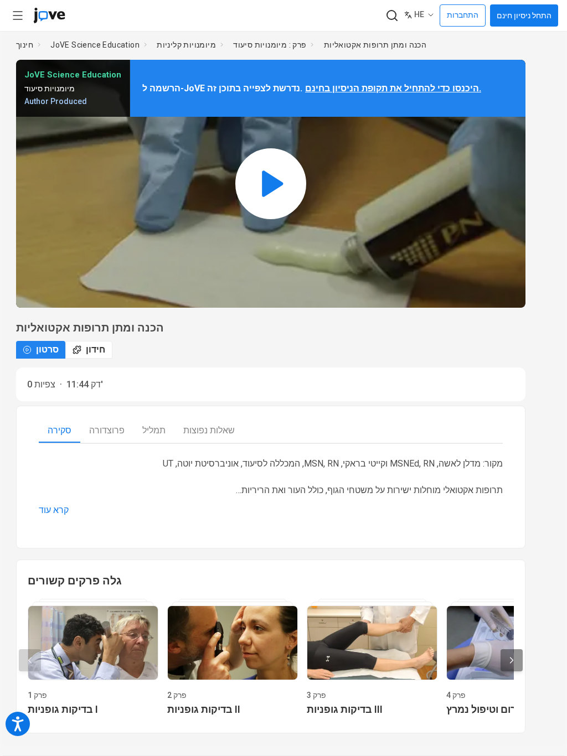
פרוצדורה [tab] (107, 430)
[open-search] (392, 16)
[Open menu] (18, 15)
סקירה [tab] (59, 430)
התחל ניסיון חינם (524, 15)
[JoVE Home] (49, 15)
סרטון (47, 349)
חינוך (24, 44)
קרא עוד (54, 510)
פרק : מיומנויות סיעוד (269, 44)
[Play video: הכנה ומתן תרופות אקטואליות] (270, 184)
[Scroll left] (30, 660)
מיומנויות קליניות (186, 44)
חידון (95, 349)
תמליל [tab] (154, 430)
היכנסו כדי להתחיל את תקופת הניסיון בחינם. (393, 88)
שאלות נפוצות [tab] (209, 430)
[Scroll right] (512, 660)
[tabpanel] (271, 487)
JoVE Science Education (95, 44)
